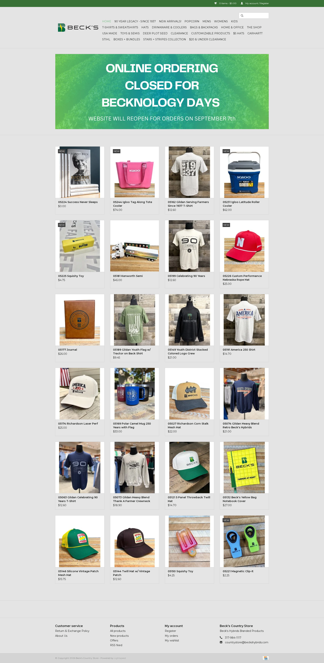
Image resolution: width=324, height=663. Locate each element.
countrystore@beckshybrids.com (246, 642)
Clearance (179, 33)
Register (170, 631)
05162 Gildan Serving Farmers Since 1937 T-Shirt (188, 203)
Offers (114, 640)
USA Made (109, 33)
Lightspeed (120, 658)
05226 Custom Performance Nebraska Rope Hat (242, 277)
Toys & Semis (130, 33)
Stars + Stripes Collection (164, 39)
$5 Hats (238, 33)
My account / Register (257, 3)
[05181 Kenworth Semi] (134, 246)
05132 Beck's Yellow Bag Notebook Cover (239, 499)
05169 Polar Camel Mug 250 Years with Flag (132, 425)
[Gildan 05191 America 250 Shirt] (244, 320)
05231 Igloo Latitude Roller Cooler (241, 203)
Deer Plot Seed (155, 33)
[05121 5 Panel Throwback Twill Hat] (189, 467)
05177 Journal (67, 349)
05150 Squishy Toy (180, 571)
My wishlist (172, 640)
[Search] (242, 16)
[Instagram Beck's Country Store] (172, 609)
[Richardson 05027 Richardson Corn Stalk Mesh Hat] (189, 393)
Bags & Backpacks (204, 27)
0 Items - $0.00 (228, 3)
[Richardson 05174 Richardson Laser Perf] (79, 393)
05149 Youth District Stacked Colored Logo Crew (188, 351)
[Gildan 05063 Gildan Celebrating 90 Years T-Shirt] (79, 467)
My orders (171, 635)
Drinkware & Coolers (169, 27)
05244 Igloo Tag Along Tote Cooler (132, 203)
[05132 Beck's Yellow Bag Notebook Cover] (244, 467)
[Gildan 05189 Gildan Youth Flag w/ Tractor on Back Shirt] (134, 320)
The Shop (254, 27)
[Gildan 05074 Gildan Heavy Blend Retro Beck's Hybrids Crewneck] (244, 393)
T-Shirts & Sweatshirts (120, 27)
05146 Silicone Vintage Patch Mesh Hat (78, 573)
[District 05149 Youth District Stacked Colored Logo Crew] (189, 320)
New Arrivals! (170, 21)
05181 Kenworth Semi (128, 276)
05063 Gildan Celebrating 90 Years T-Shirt (78, 499)
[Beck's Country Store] (78, 27)
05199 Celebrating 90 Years (186, 276)
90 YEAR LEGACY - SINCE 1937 (135, 21)
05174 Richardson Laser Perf (78, 423)
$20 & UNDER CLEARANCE (207, 39)
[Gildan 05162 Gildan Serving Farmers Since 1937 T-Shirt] (189, 172)
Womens (221, 21)
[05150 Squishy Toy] (189, 541)
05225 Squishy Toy (71, 276)
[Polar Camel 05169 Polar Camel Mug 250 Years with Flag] (134, 393)
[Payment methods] (265, 657)
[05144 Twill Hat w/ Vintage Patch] (134, 541)
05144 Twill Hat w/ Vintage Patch (131, 573)
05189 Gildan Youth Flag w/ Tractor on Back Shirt (132, 351)
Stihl (106, 39)
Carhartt (255, 33)
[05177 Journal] (79, 320)
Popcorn (191, 21)
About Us (61, 635)
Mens (206, 21)
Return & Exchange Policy (72, 631)
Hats (145, 27)
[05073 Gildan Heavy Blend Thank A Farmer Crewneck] (134, 467)
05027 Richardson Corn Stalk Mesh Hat (188, 425)
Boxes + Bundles (126, 39)
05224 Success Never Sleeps (78, 202)
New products (119, 635)
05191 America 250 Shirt (239, 349)
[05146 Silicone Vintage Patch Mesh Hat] (79, 541)
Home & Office (232, 27)
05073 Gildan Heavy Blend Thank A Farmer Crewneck (131, 499)
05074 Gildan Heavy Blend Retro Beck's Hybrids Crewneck (241, 425)
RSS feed (116, 645)
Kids (234, 21)
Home (106, 21)
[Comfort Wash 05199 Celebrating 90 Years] (189, 246)
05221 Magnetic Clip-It (238, 571)
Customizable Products (210, 33)
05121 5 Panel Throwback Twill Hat (189, 499)
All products (117, 631)
